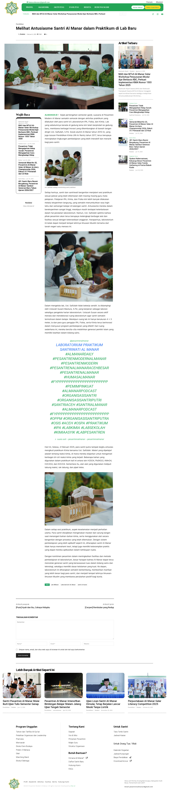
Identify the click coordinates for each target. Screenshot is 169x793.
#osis (56, 423)
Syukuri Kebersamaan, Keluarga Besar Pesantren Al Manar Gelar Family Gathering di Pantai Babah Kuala (140, 163)
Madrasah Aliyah (23, 121)
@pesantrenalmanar (79, 341)
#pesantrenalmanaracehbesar (79, 368)
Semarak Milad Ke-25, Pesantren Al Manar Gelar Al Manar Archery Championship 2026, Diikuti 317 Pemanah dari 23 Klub (28, 168)
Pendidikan (20, 24)
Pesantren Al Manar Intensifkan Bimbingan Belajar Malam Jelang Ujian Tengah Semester (62, 704)
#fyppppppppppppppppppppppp (79, 414)
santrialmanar (57, 710)
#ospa (79, 423)
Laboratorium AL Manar (68, 584)
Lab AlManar (55, 584)
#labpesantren (90, 432)
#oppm (56, 418)
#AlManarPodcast (79, 409)
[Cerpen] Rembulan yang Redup (99, 607)
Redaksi (22, 34)
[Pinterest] (140, 34)
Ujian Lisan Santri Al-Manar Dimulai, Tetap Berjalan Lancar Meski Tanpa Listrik (103, 704)
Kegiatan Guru (133, 156)
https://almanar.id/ (28, 206)
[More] (150, 34)
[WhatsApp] (145, 34)
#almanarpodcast (79, 391)
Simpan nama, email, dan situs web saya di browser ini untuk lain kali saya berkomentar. (52, 649)
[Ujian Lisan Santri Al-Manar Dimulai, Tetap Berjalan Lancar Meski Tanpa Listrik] (105, 685)
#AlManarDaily (79, 354)
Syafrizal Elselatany (135, 115)
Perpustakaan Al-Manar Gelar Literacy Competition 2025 (144, 702)
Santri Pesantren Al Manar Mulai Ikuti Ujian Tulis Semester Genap (21, 702)
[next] (124, 14)
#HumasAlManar (79, 377)
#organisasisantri (79, 395)
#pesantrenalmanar (79, 372)
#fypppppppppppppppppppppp (79, 381)
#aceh (67, 423)
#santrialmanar (91, 404)
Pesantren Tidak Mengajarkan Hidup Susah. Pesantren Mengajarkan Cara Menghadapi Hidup (26, 150)
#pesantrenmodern (79, 363)
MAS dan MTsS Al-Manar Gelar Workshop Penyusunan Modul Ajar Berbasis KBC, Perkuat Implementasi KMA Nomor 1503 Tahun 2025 (28, 132)
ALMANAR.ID (51, 115)
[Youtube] (162, 14)
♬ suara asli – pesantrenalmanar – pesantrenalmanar (79, 439)
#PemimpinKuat (79, 386)
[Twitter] (134, 34)
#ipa (57, 427)
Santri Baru (21, 178)
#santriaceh (63, 404)
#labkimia (71, 427)
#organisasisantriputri (79, 400)
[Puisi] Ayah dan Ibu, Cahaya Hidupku (33, 607)
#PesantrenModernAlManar (79, 358)
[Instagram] (157, 14)
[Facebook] (153, 14)
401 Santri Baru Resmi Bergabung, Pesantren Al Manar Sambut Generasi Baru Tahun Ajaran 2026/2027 (28, 185)
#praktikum (97, 423)
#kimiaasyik (64, 432)
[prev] (120, 14)
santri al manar (82, 584)
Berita (20, 160)
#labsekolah (93, 427)
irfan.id (72, 786)
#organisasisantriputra (86, 418)
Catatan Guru (22, 143)
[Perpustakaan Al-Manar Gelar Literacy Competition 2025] (147, 685)
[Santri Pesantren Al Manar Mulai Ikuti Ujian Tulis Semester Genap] (22, 685)
